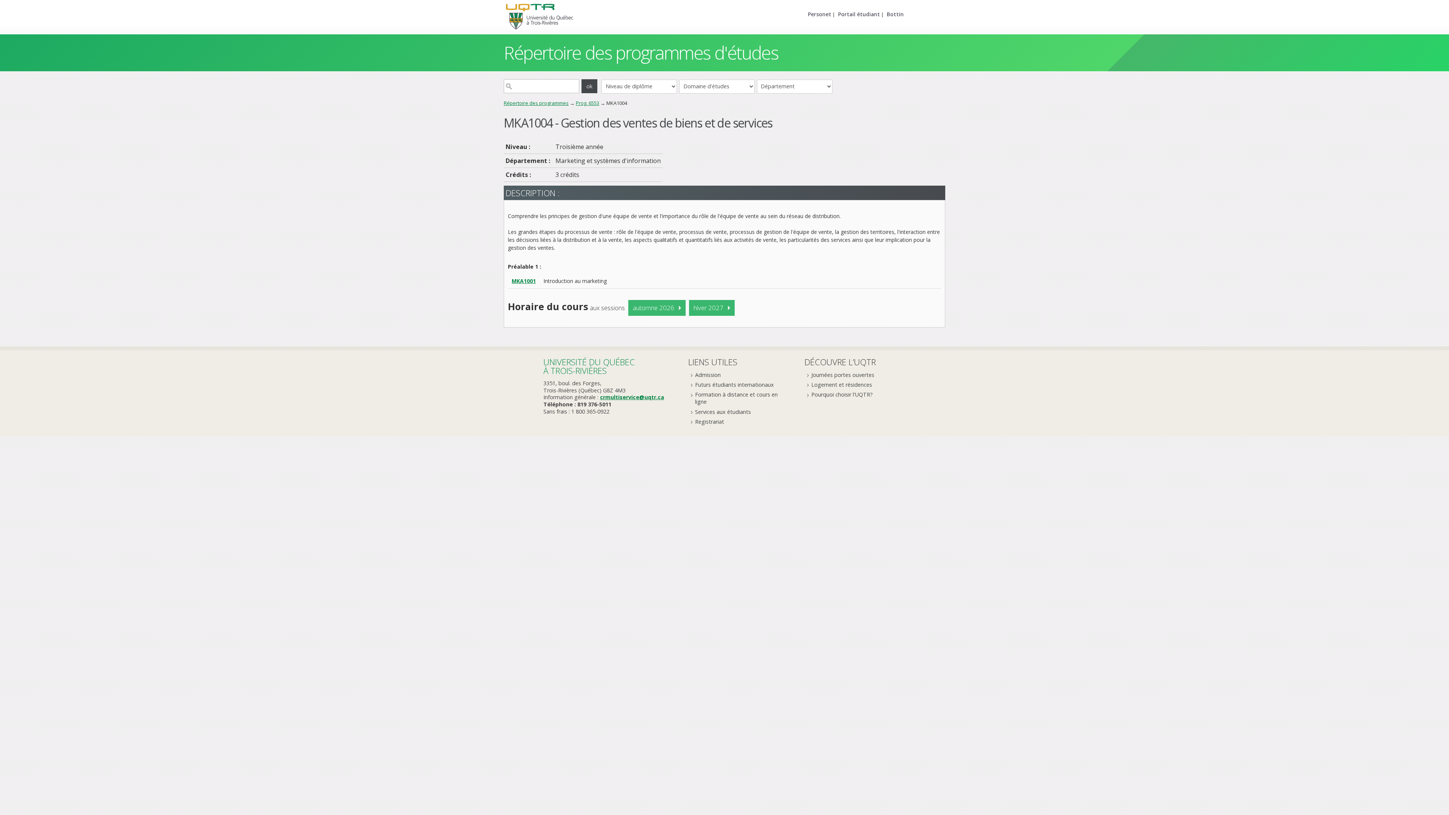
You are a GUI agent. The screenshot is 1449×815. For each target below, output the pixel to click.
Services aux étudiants (723, 411)
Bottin (895, 14)
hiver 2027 (708, 307)
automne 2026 (653, 307)
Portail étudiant (859, 14)
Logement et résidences (841, 384)
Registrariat (709, 421)
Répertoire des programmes (536, 103)
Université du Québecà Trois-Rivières (589, 366)
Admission (708, 374)
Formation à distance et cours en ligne (736, 398)
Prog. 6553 (587, 103)
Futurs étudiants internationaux (734, 384)
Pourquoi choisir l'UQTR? (842, 394)
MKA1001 (524, 280)
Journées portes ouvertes (842, 374)
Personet (819, 14)
